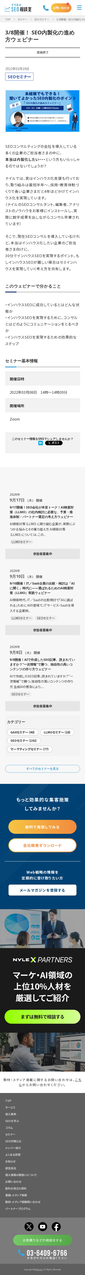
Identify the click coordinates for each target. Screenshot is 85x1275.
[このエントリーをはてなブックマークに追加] (40, 443)
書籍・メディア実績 (16, 1195)
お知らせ (10, 1161)
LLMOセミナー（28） (57, 732)
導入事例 (10, 1114)
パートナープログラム (18, 1208)
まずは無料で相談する (42, 1016)
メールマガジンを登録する (42, 890)
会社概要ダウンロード (42, 845)
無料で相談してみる (42, 827)
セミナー (22, 19)
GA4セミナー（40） (22, 732)
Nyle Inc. (39, 1269)
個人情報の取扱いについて (21, 1175)
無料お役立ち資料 (16, 1188)
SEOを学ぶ (12, 1121)
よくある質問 (12, 1154)
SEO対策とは (13, 1141)
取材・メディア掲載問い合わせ (22, 1202)
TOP (8, 19)
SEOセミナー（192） (23, 740)
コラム (9, 1127)
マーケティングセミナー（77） (29, 749)
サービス (10, 1107)
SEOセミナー (41, 19)
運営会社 (10, 1168)
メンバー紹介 (13, 1148)
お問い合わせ (61, 8)
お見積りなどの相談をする (42, 1240)
